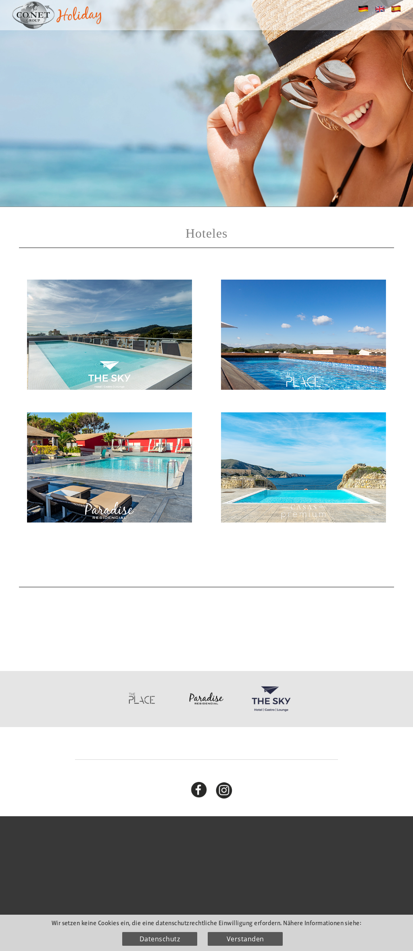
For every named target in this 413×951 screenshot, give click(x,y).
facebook (204, 788)
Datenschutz (160, 938)
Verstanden (245, 938)
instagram (229, 788)
